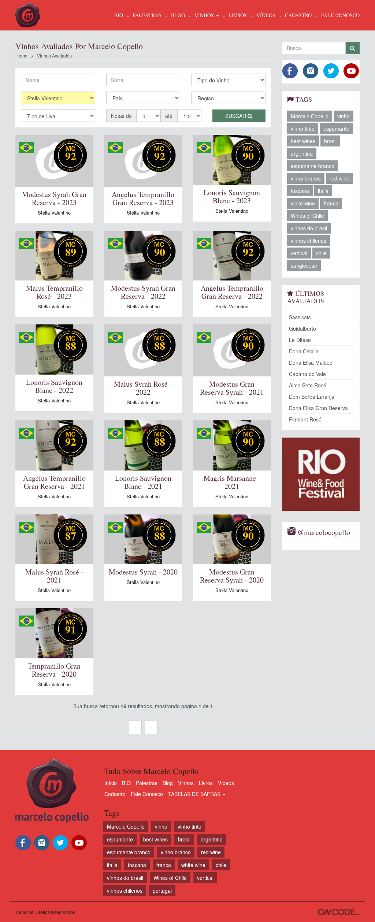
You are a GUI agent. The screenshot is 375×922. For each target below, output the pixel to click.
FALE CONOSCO (340, 15)
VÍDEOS (265, 15)
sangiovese (304, 265)
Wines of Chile (307, 215)
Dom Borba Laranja (311, 396)
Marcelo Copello (309, 116)
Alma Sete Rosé (307, 385)
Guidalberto (302, 328)
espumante (336, 128)
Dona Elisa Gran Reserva (318, 408)
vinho (343, 116)
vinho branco (306, 178)
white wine (303, 203)
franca (331, 203)
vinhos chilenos (308, 240)
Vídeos (226, 783)
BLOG (178, 15)
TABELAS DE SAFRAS (195, 794)
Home (21, 55)
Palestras (147, 15)
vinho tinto (303, 128)
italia (323, 190)
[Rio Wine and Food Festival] (321, 474)
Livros (206, 783)
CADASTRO (298, 15)
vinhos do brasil (309, 228)
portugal (162, 890)
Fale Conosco (147, 794)
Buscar (236, 115)
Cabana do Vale (307, 374)
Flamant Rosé (305, 419)
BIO (118, 15)
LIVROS (238, 15)
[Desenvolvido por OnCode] (339, 912)
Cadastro (115, 794)
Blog (168, 783)
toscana (300, 190)
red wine (339, 178)
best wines (303, 141)
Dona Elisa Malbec (310, 362)
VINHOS (204, 15)
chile (321, 253)
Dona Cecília (304, 351)
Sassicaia (300, 317)
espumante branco (312, 166)
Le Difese (300, 339)
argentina (302, 153)
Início (110, 783)
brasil (330, 141)
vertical (299, 253)
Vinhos (186, 783)
